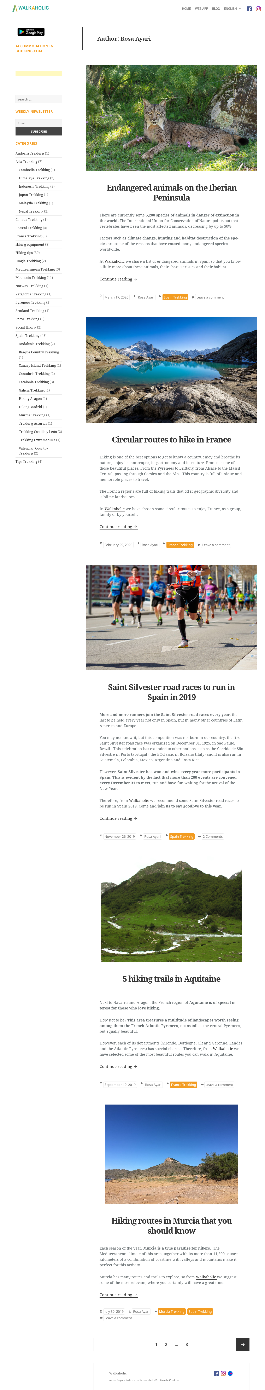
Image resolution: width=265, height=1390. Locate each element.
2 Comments (213, 836)
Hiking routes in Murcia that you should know (171, 1225)
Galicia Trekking (32, 390)
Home (186, 9)
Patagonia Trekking (31, 294)
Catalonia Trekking (34, 382)
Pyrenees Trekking (30, 302)
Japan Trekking (31, 194)
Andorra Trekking (30, 153)
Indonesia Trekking (34, 186)
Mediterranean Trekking (35, 269)
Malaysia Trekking (33, 203)
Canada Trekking (29, 219)
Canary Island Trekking (37, 365)
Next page (242, 1344)
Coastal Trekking (29, 228)
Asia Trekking (26, 161)
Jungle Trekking (28, 261)
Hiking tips (24, 252)
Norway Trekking (29, 286)
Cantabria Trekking (34, 373)
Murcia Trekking (32, 415)
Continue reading (119, 279)
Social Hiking (26, 327)
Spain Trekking (28, 335)
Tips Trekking (26, 461)
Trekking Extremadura (37, 440)
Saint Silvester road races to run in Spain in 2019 (171, 691)
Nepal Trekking (31, 211)
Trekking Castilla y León (38, 431)
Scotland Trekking (30, 310)
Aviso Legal (116, 1380)
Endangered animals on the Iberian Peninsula (171, 192)
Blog (216, 9)
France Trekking (29, 236)
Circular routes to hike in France (171, 439)
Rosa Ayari (146, 297)
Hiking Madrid (30, 407)
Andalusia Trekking (34, 344)
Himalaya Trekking (34, 178)
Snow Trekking (27, 319)
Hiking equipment (30, 244)
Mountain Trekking (31, 277)
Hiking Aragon (30, 398)
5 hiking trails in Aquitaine (171, 978)
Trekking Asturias (33, 423)
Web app (201, 9)
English (231, 9)
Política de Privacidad (139, 1380)
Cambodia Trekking (34, 170)
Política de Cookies (167, 1380)
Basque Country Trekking (39, 352)
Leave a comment (210, 297)
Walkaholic (115, 261)
